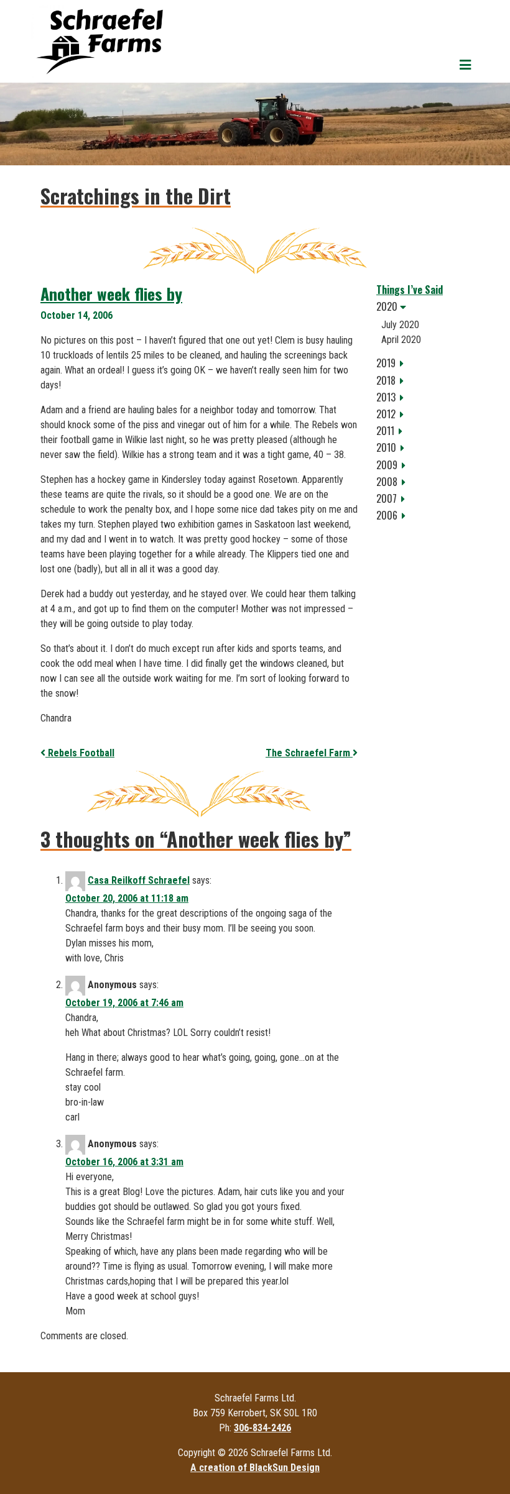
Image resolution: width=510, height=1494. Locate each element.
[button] (423, 307)
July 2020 (400, 325)
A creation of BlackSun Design (255, 1467)
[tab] (423, 307)
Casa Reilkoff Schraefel (139, 880)
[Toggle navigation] (465, 65)
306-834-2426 (262, 1428)
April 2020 (401, 340)
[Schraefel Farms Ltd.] (99, 41)
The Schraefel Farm (309, 753)
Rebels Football (79, 753)
